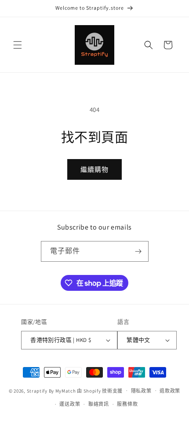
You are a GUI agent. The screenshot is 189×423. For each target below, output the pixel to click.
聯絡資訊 (98, 404)
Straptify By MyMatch (51, 390)
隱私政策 (141, 391)
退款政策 (170, 391)
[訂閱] (138, 251)
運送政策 (69, 404)
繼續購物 (94, 169)
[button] (17, 45)
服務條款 (127, 404)
